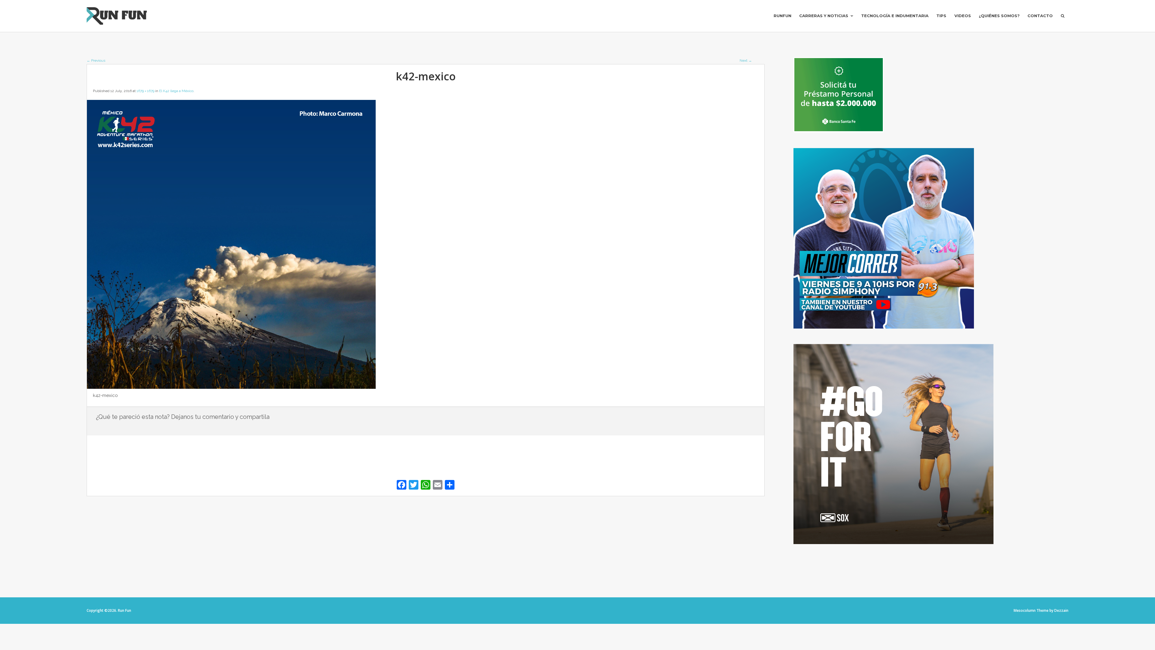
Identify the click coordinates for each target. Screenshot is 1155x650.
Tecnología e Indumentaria (895, 15)
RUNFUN (782, 15)
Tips (941, 15)
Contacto (1040, 15)
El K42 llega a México (176, 91)
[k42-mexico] (231, 387)
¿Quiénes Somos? (999, 15)
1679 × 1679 (145, 91)
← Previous (96, 60)
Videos (962, 15)
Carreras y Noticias (823, 15)
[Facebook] (402, 485)
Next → (746, 60)
